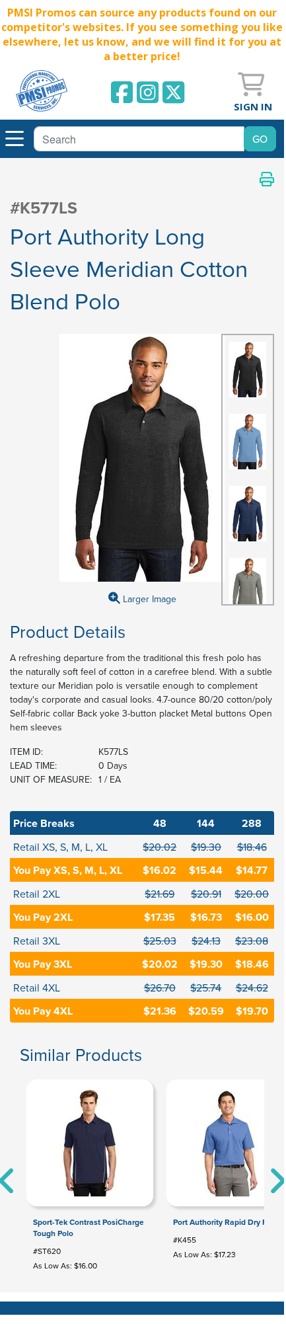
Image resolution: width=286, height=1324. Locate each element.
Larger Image (148, 598)
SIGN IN (253, 106)
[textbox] (139, 138)
